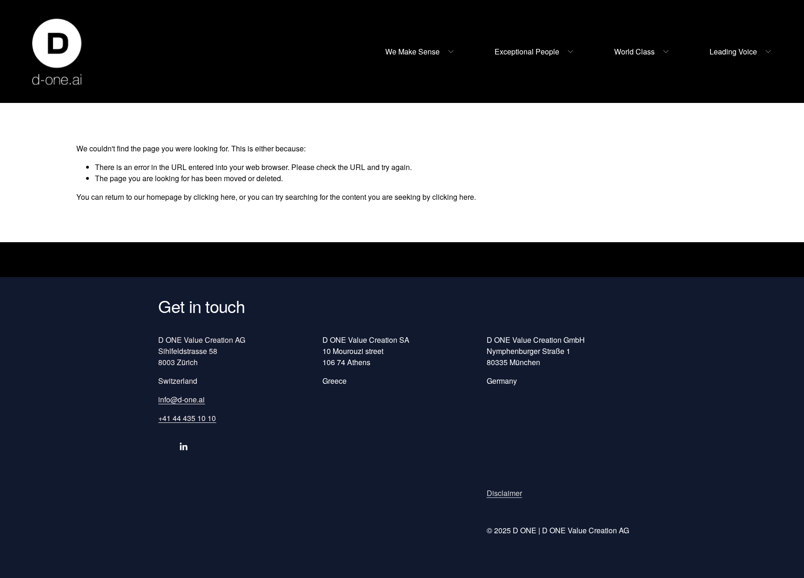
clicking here (214, 196)
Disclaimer (504, 493)
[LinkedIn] (183, 446)
